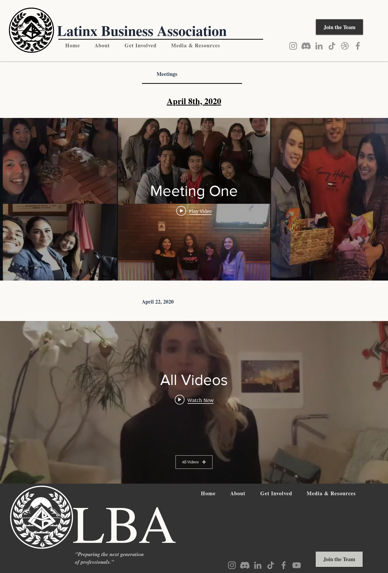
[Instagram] (293, 46)
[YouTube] (296, 565)
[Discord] (306, 46)
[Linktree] (345, 46)
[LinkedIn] (319, 46)
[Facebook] (358, 46)
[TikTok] (332, 46)
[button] (195, 45)
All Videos (190, 461)
